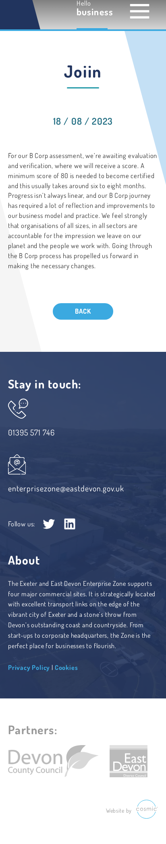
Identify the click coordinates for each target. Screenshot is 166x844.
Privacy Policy (29, 667)
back (83, 311)
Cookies (66, 667)
